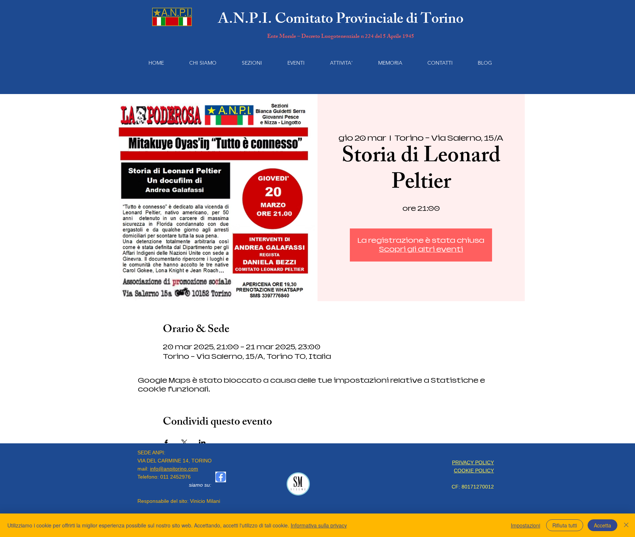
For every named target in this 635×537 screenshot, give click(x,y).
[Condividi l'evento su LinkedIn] (202, 443)
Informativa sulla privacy (319, 525)
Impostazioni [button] (525, 525)
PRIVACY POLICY (473, 462)
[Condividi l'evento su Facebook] (166, 443)
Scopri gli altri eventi (421, 249)
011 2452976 (175, 477)
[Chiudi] (626, 525)
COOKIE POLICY (474, 470)
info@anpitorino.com (174, 469)
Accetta (602, 525)
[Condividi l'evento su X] (184, 443)
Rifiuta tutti (564, 525)
